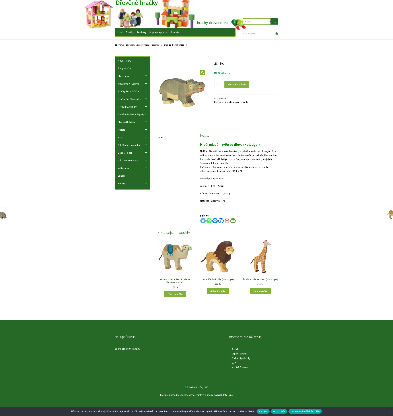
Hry (120, 137)
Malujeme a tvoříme (128, 83)
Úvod (120, 32)
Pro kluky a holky (127, 106)
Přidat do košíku (237, 84)
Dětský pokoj (125, 152)
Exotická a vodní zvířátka (137, 44)
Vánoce (121, 175)
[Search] (274, 21)
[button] (202, 72)
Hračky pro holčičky (128, 91)
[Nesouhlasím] (389, 411)
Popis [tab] (160, 137)
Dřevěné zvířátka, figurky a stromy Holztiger (132, 118)
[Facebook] (221, 220)
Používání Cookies (240, 367)
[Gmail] (227, 220)
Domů (121, 44)
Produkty (141, 32)
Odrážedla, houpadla (129, 145)
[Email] (233, 220)
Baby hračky (124, 68)
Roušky (121, 183)
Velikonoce (123, 168)
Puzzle (121, 129)
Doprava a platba (158, 32)
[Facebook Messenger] (215, 220)
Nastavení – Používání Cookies (305, 411)
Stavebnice (123, 75)
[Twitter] (203, 220)
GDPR (234, 362)
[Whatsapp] (209, 220)
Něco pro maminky (128, 160)
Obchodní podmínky (241, 358)
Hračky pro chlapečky (129, 99)
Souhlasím (263, 411)
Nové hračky (124, 60)
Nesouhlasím (279, 411)
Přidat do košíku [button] (175, 294)
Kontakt (174, 32)
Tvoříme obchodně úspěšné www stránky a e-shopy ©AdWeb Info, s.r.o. (196, 394)
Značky (130, 32)
